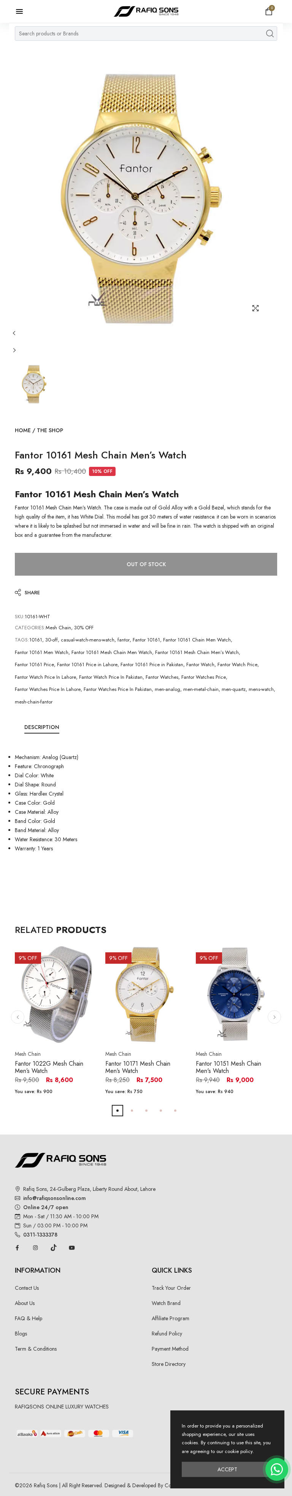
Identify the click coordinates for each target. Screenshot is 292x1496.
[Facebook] (17, 1247)
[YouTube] (71, 1247)
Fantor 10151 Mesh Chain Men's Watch (228, 1067)
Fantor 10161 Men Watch (41, 652)
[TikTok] (53, 1247)
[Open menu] (23, 11)
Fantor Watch (200, 664)
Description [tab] (41, 727)
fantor (123, 639)
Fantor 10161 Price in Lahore (87, 664)
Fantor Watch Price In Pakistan (111, 677)
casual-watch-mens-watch (87, 639)
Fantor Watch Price (237, 664)
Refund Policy (167, 1333)
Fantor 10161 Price (34, 664)
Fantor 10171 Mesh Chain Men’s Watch (137, 1067)
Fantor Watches (162, 677)
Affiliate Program (170, 1318)
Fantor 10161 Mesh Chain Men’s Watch (197, 652)
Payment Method (170, 1349)
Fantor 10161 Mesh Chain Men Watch (111, 652)
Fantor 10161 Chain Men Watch (197, 639)
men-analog (167, 689)
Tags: (22, 639)
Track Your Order (171, 1288)
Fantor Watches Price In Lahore (48, 689)
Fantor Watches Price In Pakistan (118, 689)
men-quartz (234, 689)
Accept (227, 1469)
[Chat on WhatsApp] (276, 1469)
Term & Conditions (36, 1349)
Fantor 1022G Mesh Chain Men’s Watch (49, 1067)
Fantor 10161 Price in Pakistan (152, 664)
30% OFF (84, 627)
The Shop (50, 430)
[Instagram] (35, 1247)
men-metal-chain (201, 689)
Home (23, 430)
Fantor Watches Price (203, 677)
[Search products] (270, 33)
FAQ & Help (28, 1318)
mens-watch (261, 689)
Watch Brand (166, 1303)
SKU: (20, 616)
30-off (51, 639)
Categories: (30, 627)
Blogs (21, 1333)
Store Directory (169, 1364)
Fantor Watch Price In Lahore (45, 677)
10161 (35, 639)
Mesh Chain (58, 627)
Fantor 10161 (146, 639)
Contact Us (27, 1288)
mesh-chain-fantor (33, 701)
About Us (25, 1303)
